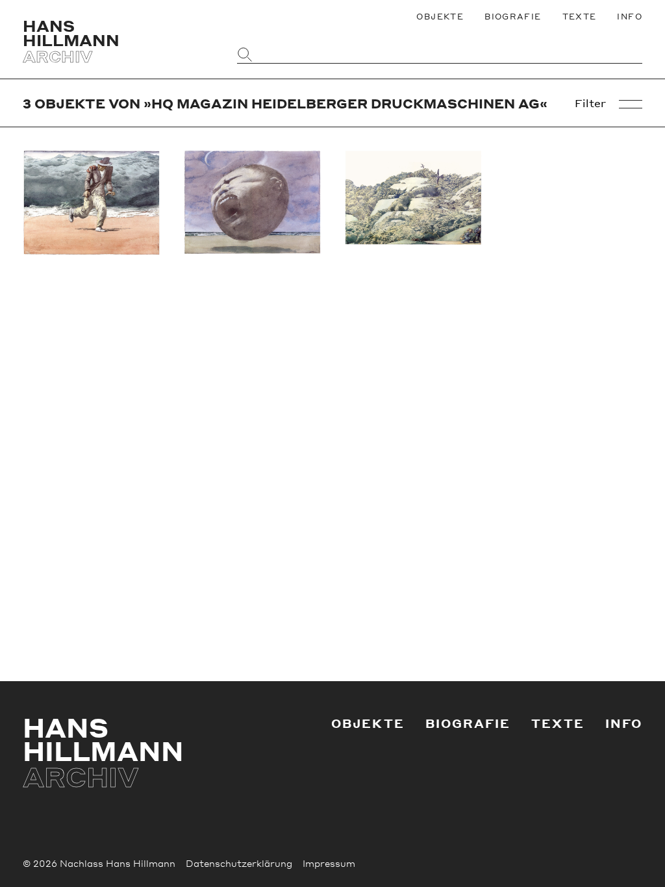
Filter (590, 103)
